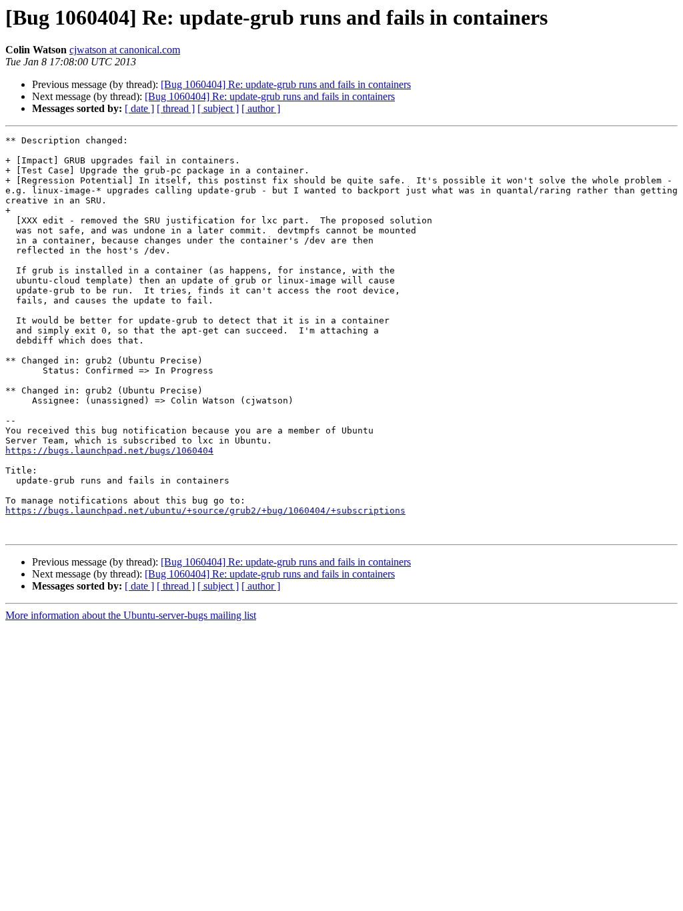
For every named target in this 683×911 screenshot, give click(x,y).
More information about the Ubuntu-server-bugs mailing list (130, 615)
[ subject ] (218, 108)
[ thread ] (176, 108)
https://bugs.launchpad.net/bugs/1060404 (109, 450)
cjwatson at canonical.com (124, 49)
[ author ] (260, 108)
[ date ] (139, 108)
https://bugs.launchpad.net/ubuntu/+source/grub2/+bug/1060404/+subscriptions (205, 511)
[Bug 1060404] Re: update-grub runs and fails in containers (286, 84)
